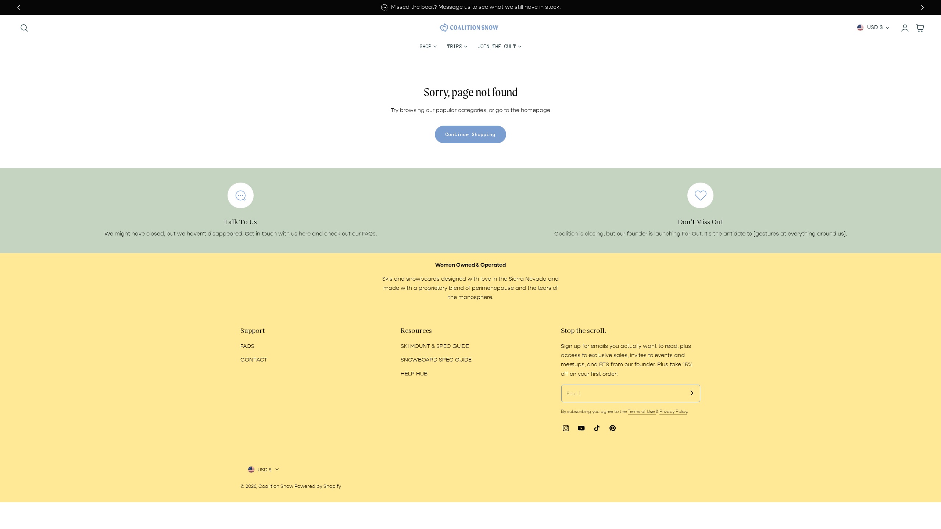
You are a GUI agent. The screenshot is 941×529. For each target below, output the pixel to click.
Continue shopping (470, 134)
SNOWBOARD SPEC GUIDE (436, 360)
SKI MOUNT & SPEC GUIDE (435, 346)
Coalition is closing (579, 234)
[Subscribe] (692, 393)
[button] (24, 27)
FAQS (247, 346)
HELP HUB (414, 373)
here (305, 234)
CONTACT (253, 360)
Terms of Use (642, 411)
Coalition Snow (275, 486)
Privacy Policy (673, 411)
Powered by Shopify (317, 486)
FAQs (369, 234)
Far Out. (692, 234)
